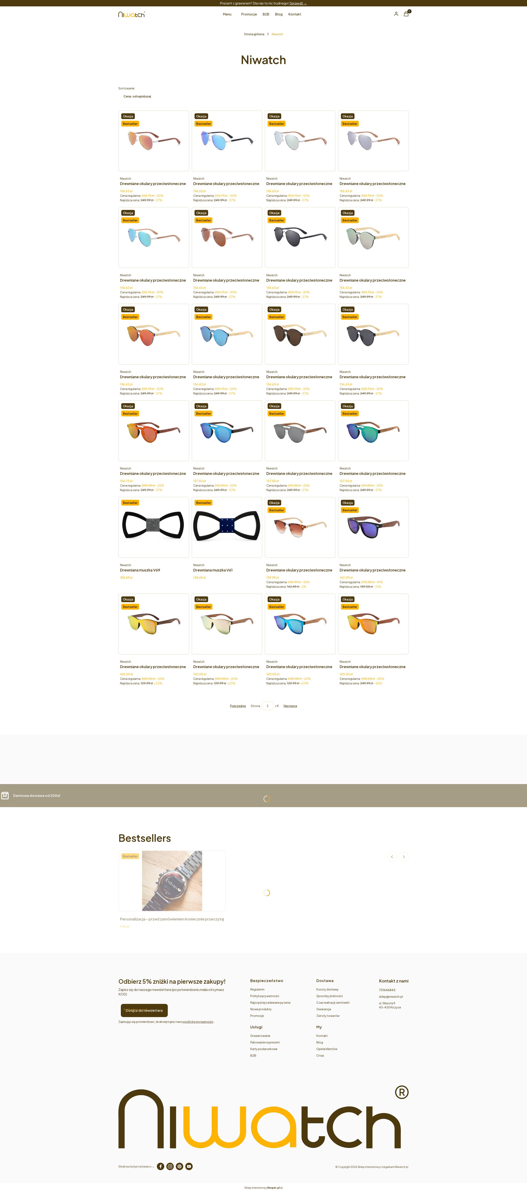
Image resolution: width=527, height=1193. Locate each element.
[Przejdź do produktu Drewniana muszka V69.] (154, 527)
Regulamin (257, 989)
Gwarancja (323, 1009)
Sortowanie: (126, 88)
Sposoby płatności (329, 996)
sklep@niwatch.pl (391, 996)
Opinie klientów (326, 1049)
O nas (320, 1055)
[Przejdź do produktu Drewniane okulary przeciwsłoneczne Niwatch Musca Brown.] (227, 237)
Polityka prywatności (264, 996)
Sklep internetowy (262, 1187)
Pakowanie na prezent (265, 1042)
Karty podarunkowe (263, 1049)
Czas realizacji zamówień (333, 1002)
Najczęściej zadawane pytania (270, 1002)
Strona (255, 706)
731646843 (387, 990)
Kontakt (322, 1035)
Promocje (257, 1015)
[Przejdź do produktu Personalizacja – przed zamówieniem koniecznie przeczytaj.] (172, 881)
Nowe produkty (261, 1009)
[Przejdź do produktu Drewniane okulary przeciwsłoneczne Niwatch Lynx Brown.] (300, 527)
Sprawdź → (298, 3)
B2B (253, 1055)
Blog (319, 1042)
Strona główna (254, 34)
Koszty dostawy (327, 989)
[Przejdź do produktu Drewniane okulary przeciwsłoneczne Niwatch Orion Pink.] (227, 624)
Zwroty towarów (327, 1015)
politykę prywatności (198, 1021)
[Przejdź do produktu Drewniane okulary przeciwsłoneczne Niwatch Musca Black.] (300, 237)
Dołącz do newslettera (144, 1010)
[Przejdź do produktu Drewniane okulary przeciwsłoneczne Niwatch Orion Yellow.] (154, 624)
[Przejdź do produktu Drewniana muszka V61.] (227, 527)
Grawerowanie (260, 1035)
